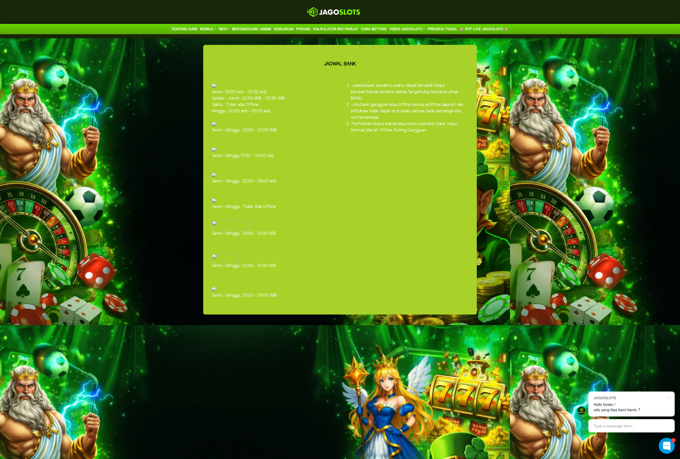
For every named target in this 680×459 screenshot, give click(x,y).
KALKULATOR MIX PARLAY (335, 29)
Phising (303, 29)
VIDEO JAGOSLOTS (406, 29)
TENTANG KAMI (184, 29)
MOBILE (207, 29)
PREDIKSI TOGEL (442, 29)
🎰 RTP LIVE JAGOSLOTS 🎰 (484, 29)
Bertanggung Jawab (251, 29)
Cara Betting (374, 29)
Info (223, 29)
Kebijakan (284, 29)
